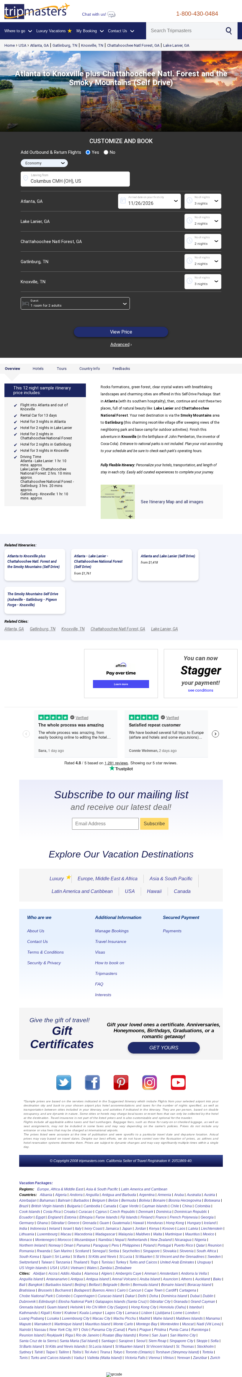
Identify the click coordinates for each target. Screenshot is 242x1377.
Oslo (85, 1330)
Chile (175, 1206)
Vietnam (77, 1268)
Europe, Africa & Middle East (60, 1189)
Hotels (38, 369)
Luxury (58, 878)
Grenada (89, 1223)
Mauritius (192, 1234)
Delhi (142, 1296)
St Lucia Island (100, 1346)
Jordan (140, 1228)
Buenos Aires (103, 1290)
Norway (54, 1245)
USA (22, 45)
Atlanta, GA (39, 45)
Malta (157, 1234)
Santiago (108, 1341)
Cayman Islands (155, 1206)
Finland (146, 1217)
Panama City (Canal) (108, 1330)
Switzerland (28, 1262)
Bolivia (144, 1200)
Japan (127, 1228)
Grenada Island (31, 1307)
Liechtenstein (212, 1228)
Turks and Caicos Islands (51, 1358)
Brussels (45, 1290)
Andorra (76, 1195)
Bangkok (35, 1285)
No (112, 152)
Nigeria (200, 1240)
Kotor (57, 1313)
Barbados (81, 1200)
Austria (209, 1195)
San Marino (62, 1251)
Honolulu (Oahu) (172, 1307)
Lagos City (113, 1313)
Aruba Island (150, 1279)
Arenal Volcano (124, 1279)
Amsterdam (169, 1273)
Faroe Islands (106, 1217)
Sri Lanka (62, 1257)
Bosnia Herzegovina (185, 1200)
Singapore (151, 1251)
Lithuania (26, 1234)
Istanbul (195, 1307)
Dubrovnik (27, 1302)
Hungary (194, 1223)
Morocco (64, 1240)
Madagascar (105, 1234)
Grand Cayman (203, 1302)
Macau (65, 1234)
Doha (153, 1296)
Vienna (154, 1358)
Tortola (207, 1352)
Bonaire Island (172, 1285)
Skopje (201, 1341)
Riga (69, 1335)
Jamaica (112, 1228)
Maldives (143, 1234)
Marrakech (42, 1324)
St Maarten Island (129, 1346)
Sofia (214, 1341)
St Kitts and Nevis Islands (65, 1346)
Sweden (214, 1257)
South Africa (206, 1251)
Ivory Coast (93, 1228)
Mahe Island (163, 1318)
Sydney (25, 1352)
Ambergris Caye (128, 1273)
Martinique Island (68, 1324)
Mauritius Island (97, 1324)
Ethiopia (86, 1217)
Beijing (80, 1285)
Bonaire (159, 1200)
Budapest (81, 1290)
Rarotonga (199, 1330)
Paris (132, 1330)
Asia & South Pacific (171, 878)
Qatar (200, 1245)
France (161, 1217)
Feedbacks (121, 369)
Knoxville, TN (92, 45)
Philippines (131, 1245)
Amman (150, 1273)
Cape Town (153, 1290)
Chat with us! (94, 14)
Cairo (121, 1290)
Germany (26, 1223)
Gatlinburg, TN (65, 45)
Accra (53, 1273)
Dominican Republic (190, 1212)
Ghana (42, 1223)
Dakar (130, 1296)
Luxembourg (47, 1234)
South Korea (29, 1257)
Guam (104, 1223)
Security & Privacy (44, 962)
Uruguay (204, 1262)
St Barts (79, 1257)
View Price (121, 332)
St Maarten (144, 1257)
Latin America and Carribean (144, 1189)
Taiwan (47, 1262)
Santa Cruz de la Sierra (38, 1341)
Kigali (45, 1313)
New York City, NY (63, 1330)
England (54, 1217)
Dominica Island (174, 1296)
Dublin (208, 1296)
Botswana (212, 1200)
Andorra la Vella (194, 1273)
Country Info (89, 369)
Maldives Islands (189, 1318)
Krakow (70, 1313)
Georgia (207, 1217)
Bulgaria (74, 1206)
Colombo (63, 1296)
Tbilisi (76, 1352)
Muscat (188, 1324)
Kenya (154, 1228)
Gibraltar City (160, 1302)
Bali (22, 1285)
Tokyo (117, 1352)
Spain (47, 1257)
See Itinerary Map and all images (172, 501)
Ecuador (26, 1217)
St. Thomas (185, 1346)
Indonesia (38, 1228)
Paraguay (101, 1245)
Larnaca (131, 1313)
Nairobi (25, 1330)
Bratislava (27, 1290)
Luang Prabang (31, 1318)
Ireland (54, 1228)
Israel (67, 1228)
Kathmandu (28, 1313)
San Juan (159, 1335)
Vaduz (79, 1358)
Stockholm (205, 1346)
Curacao (85, 1212)
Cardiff (171, 1290)
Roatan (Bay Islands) (119, 1335)
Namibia (105, 1240)
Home (9, 45)
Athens (186, 1279)
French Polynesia (184, 1217)
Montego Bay (146, 1324)
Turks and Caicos (143, 1262)
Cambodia (92, 1206)
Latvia (193, 1228)
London (191, 1313)
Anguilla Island (31, 1279)
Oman (68, 1245)
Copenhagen (84, 1296)
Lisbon (146, 1313)
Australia (194, 1195)
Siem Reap (157, 1341)
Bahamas (47, 1200)
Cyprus (101, 1212)
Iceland (210, 1223)
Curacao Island (110, 1296)
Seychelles (131, 1251)
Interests (103, 994)
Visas (100, 952)
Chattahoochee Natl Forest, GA (133, 45)
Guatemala (121, 1223)
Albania (46, 1195)
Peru (115, 1245)
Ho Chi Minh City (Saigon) (107, 1307)
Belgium (98, 1200)
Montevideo (169, 1324)
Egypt (40, 1217)
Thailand (80, 1262)
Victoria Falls (135, 1358)
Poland (149, 1245)
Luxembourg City (75, 1318)
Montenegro (45, 1240)
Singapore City (181, 1341)
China (187, 1206)
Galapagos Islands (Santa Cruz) (121, 1302)
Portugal (164, 1245)
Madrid (144, 1318)
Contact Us (37, 941)
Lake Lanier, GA (176, 45)
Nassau (40, 1330)
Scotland (82, 1251)
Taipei (50, 1352)
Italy (78, 1228)
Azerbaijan (28, 1200)
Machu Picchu (124, 1318)
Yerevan (183, 1358)
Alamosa (91, 1273)
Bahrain (64, 1200)
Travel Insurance (110, 941)
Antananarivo (57, 1279)
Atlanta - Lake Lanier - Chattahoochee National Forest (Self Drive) (98, 561)
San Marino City (183, 1335)
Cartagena (187, 1290)
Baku (217, 1279)
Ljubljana (162, 1313)
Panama (83, 1245)
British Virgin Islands (47, 1206)
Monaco (25, 1240)
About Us (35, 930)
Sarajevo (126, 1341)
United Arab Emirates (177, 1262)
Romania (26, 1251)
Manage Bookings (112, 930)
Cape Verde (129, 1206)
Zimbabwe (123, 1268)
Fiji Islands (129, 1217)
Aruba (179, 1195)
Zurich (215, 1358)
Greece (73, 1223)
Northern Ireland (32, 1245)
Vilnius (168, 1358)
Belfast (94, 1285)
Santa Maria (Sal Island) (79, 1341)
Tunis (23, 1358)
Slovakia (169, 1251)
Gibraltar (58, 1223)
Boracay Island (199, 1285)
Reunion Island (31, 1335)
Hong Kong (175, 1223)
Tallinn (63, 1352)
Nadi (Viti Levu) (209, 1324)
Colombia (202, 1206)
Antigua (77, 1279)
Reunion (215, 1245)
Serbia (114, 1251)
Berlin (125, 1285)
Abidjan (39, 1273)
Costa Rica (52, 1212)
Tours (62, 369)
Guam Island (57, 1307)
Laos (181, 1228)
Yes (95, 152)
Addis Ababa (70, 1273)
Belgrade (110, 1285)
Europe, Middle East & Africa (108, 878)
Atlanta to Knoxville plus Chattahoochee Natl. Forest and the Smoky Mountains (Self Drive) (33, 561)
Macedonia (83, 1234)
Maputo (25, 1324)
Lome (177, 1313)
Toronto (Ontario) (139, 1352)
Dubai (195, 1296)
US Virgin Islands (33, 1268)
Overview (12, 369)
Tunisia (107, 1262)
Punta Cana (178, 1330)
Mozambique (84, 1240)
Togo (94, 1262)
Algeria (61, 1195)
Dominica (163, 1212)
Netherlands (137, 1240)
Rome (144, 1335)
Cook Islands (29, 1212)
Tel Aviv (90, 1352)
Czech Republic (122, 1212)
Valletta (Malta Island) (104, 1358)
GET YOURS (163, 1048)
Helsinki (76, 1307)
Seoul (140, 1341)
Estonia (70, 1217)
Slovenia (186, 1251)
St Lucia (125, 1257)
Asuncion (170, 1279)
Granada (181, 1302)
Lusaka (53, 1318)
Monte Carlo (123, 1324)
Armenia (164, 1195)
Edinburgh (47, 1302)
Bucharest (63, 1290)
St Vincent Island (159, 1346)
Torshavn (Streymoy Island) (177, 1352)
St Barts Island (30, 1346)
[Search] (228, 30)
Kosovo (168, 1228)
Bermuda (128, 1200)
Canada (182, 891)
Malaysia (125, 1234)
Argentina (147, 1195)
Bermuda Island (145, 1285)
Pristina (160, 1330)
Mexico (208, 1234)
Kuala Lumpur (90, 1313)
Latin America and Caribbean (82, 891)
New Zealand (161, 1240)
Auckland (202, 1279)
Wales (92, 1268)
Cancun (135, 1290)
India (23, 1228)
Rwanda (43, 1251)
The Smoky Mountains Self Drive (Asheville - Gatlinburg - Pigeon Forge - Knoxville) (32, 599)
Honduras (155, 1223)
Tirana (105, 1352)
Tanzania (62, 1262)
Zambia (106, 1268)
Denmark (145, 1212)
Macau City (101, 1318)
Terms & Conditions (45, 952)
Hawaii (154, 891)
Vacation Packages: (36, 1183)
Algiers (106, 1273)
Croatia (70, 1212)
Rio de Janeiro (87, 1335)
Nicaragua (183, 1240)
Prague (145, 1330)
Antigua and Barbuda (119, 1195)
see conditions (200, 690)
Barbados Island (58, 1285)
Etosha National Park (75, 1302)
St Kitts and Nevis (102, 1257)
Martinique (173, 1234)
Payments (172, 930)
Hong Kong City (143, 1307)
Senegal (99, 1251)
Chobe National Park (36, 1296)
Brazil (23, 1206)
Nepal (120, 1240)
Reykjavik (54, 1335)
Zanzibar (200, 1358)
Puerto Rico (183, 1245)
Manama (213, 1318)
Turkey (121, 1262)
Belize (113, 1200)
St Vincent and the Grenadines (180, 1257)
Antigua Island (97, 1279)
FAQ (99, 984)
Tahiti (38, 1352)
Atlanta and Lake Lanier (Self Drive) (168, 556)
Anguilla (92, 1195)
